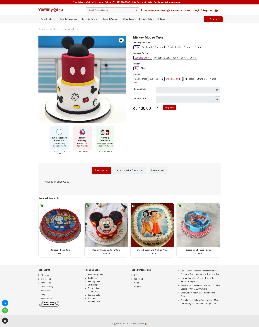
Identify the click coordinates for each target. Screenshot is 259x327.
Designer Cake (145, 19)
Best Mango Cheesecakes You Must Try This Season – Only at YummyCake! (200, 287)
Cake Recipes (93, 285)
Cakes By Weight (110, 19)
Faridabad (138, 279)
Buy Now (169, 107)
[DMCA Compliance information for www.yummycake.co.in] (48, 303)
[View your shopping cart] (217, 10)
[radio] (137, 47)
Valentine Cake (47, 19)
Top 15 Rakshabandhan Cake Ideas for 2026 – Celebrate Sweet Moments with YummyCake (200, 272)
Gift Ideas (92, 298)
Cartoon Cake (52, 29)
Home (41, 29)
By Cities (161, 19)
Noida (136, 283)
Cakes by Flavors (89, 19)
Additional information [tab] (130, 170)
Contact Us (46, 279)
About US (45, 275)
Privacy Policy (47, 287)
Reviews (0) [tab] (158, 170)
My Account (46, 283)
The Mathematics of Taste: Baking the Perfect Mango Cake (197, 280)
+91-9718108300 (121, 2)
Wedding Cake (94, 302)
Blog (43, 295)
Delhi (136, 275)
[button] (121, 40)
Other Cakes (128, 19)
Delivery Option (140, 53)
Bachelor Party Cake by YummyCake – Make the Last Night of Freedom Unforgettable (200, 302)
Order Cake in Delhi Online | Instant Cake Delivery (198, 294)
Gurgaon (138, 287)
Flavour (137, 74)
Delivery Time (140, 98)
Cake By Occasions (68, 19)
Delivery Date (140, 89)
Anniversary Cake (95, 275)
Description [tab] (101, 170)
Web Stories (46, 299)
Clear (135, 83)
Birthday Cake (94, 281)
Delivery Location (142, 43)
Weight (136, 64)
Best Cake (92, 278)
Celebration (93, 292)
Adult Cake (45, 291)
